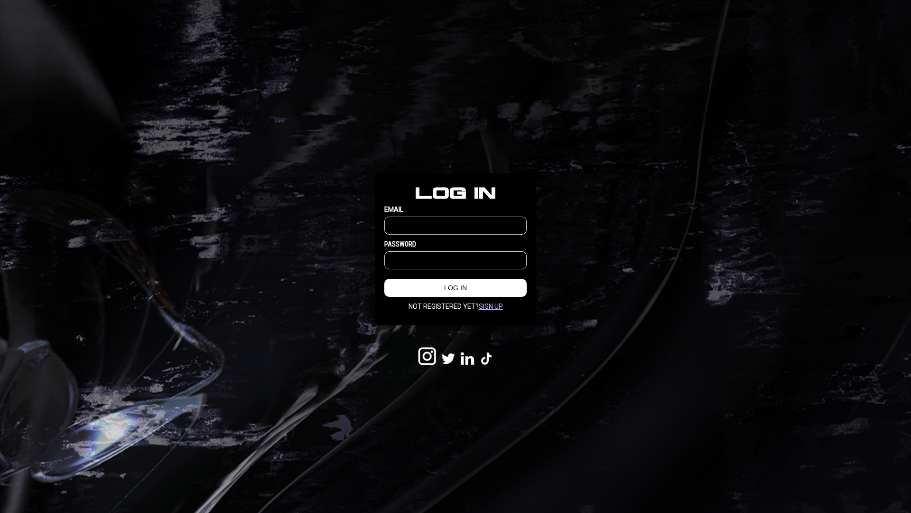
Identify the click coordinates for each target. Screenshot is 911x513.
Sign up (491, 306)
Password (400, 244)
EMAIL (393, 209)
